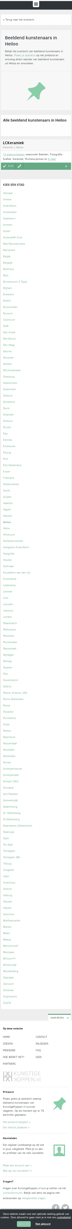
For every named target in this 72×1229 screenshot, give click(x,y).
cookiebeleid (64, 1217)
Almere (7, 199)
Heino (6, 528)
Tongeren (8, 870)
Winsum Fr (9, 958)
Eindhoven (9, 446)
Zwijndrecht (10, 996)
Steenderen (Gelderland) (17, 826)
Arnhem (7, 225)
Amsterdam (10, 212)
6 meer (52, 159)
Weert (6, 933)
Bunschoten (10, 307)
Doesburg (9, 376)
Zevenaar (8, 990)
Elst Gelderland (12, 465)
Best (5, 275)
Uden (6, 876)
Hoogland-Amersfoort (16, 547)
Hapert (7, 509)
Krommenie (9, 579)
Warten (7, 927)
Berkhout (8, 269)
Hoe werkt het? (13, 1057)
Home (6, 1037)
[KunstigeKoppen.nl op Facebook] (56, 1208)
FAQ (38, 1050)
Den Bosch (9, 339)
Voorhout (8, 914)
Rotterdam (9, 756)
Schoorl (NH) (10, 781)
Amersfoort (9, 206)
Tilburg (7, 863)
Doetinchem (10, 383)
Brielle (7, 301)
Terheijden (9, 851)
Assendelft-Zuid (12, 237)
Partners (9, 1064)
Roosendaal (10, 743)
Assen (6, 231)
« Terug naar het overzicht (18, 19)
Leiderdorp (9, 585)
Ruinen (7, 762)
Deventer (8, 357)
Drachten (8, 414)
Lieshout (8, 610)
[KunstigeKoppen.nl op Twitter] (65, 1208)
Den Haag (8, 345)
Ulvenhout (9, 882)
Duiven (7, 427)
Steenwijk (8, 832)
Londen (7, 617)
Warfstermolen (11, 920)
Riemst (7, 731)
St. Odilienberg (12, 813)
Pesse (6, 705)
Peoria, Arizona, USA (15, 693)
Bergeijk (7, 263)
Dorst (6, 408)
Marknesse (9, 629)
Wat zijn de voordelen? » (17, 1171)
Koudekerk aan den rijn (16, 572)
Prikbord (9, 1050)
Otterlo (7, 686)
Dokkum (8, 395)
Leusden (8, 604)
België (6, 256)
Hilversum (9, 534)
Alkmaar (8, 193)
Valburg (7, 895)
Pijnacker (8, 712)
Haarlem (8, 503)
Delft (6, 326)
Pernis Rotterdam (13, 699)
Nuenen (7, 667)
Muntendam (10, 642)
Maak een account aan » (17, 1165)
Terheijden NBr (11, 857)
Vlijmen (7, 908)
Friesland (8, 478)
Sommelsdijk (10, 800)
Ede (5, 433)
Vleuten (7, 901)
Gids (39, 1057)
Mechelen (8, 636)
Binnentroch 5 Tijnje (15, 282)
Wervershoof (10, 946)
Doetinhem (9, 389)
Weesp (7, 939)
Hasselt (7, 516)
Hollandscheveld (13, 541)
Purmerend (9, 718)
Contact (41, 1037)
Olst (5, 674)
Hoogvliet (8, 553)
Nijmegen (8, 655)
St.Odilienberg (11, 819)
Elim (5, 459)
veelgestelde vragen (34, 1198)
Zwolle (7, 1003)
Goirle (6, 490)
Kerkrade (8, 566)
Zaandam (8, 977)
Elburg (7, 452)
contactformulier (12, 1193)
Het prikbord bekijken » (16, 1122)
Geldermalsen (11, 484)
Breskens (8, 294)
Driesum (8, 421)
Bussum (8, 313)
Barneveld (9, 250)
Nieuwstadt (9, 648)
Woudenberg (10, 971)
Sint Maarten (10, 794)
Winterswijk (10, 965)
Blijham (7, 288)
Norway (7, 661)
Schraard (8, 788)
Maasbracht (10, 623)
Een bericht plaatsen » (16, 1127)
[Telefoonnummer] (19, 166)
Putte (6, 724)
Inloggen (42, 1044)
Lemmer (7, 591)
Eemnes (7, 440)
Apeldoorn (9, 218)
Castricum (9, 320)
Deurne (7, 351)
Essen (6, 471)
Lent (5, 598)
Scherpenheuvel (12, 769)
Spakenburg (10, 807)
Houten (7, 560)
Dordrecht (9, 402)
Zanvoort (8, 984)
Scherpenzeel (11, 775)
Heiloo (7, 522)
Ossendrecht (10, 680)
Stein (6, 838)
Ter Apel (8, 844)
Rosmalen (9, 750)
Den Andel (9, 332)
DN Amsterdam (12, 370)
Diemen (7, 364)
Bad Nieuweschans (14, 244)
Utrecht (7, 889)
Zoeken (8, 1044)
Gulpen (7, 497)
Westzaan (8, 952)
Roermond (9, 737)
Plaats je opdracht (25, 55)
